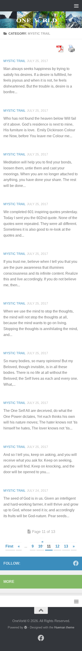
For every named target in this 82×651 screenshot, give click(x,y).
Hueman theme (64, 627)
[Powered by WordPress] (25, 627)
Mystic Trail (14, 61)
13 (66, 546)
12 (57, 546)
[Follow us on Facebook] (76, 563)
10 (40, 546)
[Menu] (76, 5)
